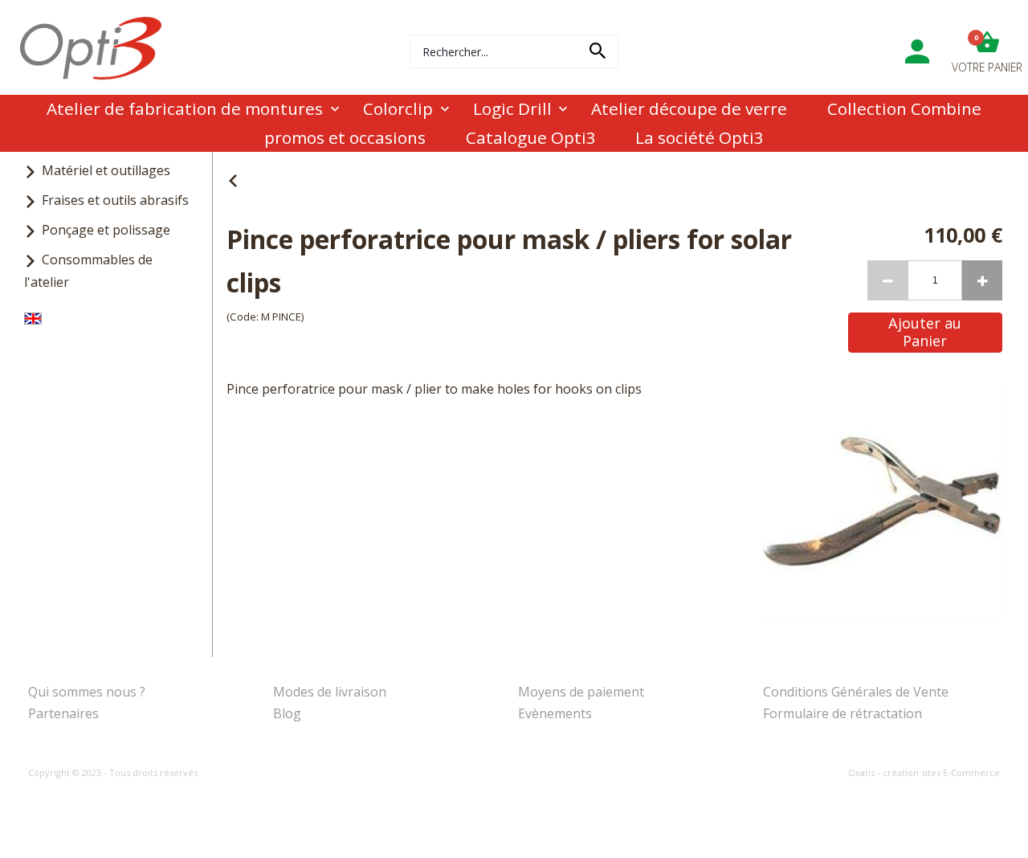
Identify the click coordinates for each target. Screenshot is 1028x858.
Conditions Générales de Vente (855, 692)
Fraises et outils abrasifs (115, 200)
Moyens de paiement (581, 692)
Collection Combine (904, 108)
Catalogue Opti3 (531, 137)
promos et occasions (345, 137)
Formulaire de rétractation (842, 713)
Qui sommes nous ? (86, 692)
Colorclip (398, 108)
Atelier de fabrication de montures (185, 108)
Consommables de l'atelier (88, 270)
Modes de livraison (329, 692)
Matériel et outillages (106, 170)
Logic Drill (512, 108)
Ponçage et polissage (106, 230)
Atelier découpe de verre (689, 108)
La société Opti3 (699, 137)
